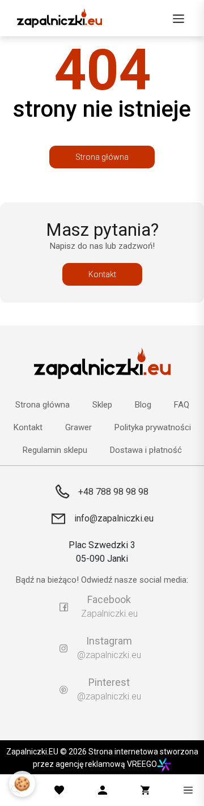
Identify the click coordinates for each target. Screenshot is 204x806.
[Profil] (102, 790)
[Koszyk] (145, 790)
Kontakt (102, 274)
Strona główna (102, 157)
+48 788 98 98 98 (113, 491)
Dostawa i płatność (146, 450)
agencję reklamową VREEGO (106, 764)
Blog (143, 405)
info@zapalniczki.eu (114, 518)
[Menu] (178, 18)
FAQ (181, 405)
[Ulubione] (59, 790)
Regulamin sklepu (55, 450)
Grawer (78, 427)
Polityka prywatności (152, 427)
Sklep (102, 405)
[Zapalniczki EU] (59, 18)
